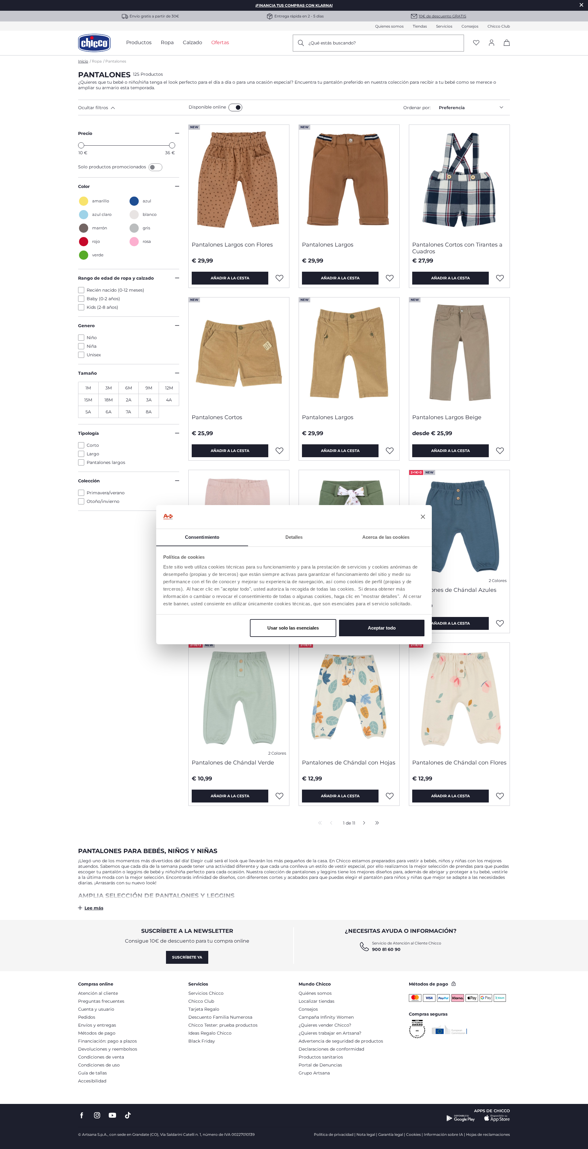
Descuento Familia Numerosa (220, 1017)
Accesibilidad (92, 1081)
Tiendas (420, 26)
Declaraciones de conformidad (331, 1049)
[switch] (235, 107)
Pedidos (86, 1017)
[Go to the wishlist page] (476, 43)
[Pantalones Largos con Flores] (239, 180)
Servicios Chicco (206, 993)
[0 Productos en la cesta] (504, 48)
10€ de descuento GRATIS (442, 16)
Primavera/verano (106, 493)
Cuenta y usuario (96, 1009)
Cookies (413, 1134)
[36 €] (172, 145)
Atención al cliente (98, 993)
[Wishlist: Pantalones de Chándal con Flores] (500, 796)
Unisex (94, 355)
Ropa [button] (167, 42)
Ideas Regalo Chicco (210, 1033)
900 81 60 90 (386, 949)
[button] (132, 107)
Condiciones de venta (101, 1057)
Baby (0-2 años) (103, 298)
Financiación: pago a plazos (107, 1041)
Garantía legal (390, 1134)
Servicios (444, 26)
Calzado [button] (192, 42)
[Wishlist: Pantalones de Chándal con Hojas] (389, 796)
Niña (91, 346)
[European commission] (449, 1029)
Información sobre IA (443, 1134)
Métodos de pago (96, 1033)
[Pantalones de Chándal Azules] (459, 526)
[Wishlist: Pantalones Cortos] (279, 450)
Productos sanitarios (321, 1057)
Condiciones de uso (99, 1065)
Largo (93, 454)
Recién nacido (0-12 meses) (115, 290)
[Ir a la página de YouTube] (112, 1115)
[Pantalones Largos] (349, 180)
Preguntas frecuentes (101, 1001)
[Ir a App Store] (497, 1118)
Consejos (470, 26)
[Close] (581, 5)
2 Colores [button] (498, 580)
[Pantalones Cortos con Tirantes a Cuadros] (459, 180)
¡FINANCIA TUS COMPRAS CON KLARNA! (294, 5)
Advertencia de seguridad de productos (341, 1041)
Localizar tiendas (316, 1001)
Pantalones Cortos (217, 417)
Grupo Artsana (314, 1073)
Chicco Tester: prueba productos (223, 1025)
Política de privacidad (333, 1134)
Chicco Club (499, 26)
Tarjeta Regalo (203, 1009)
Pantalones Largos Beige (446, 417)
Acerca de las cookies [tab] (385, 536)
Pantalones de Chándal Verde (233, 762)
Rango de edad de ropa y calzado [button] (116, 278)
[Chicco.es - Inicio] (94, 43)
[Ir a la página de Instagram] (97, 1115)
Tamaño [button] (87, 373)
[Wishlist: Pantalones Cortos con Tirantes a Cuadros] (500, 278)
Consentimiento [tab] (202, 536)
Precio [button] (85, 133)
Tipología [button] (88, 433)
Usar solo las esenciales (293, 627)
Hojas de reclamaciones (488, 1134)
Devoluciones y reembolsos (107, 1049)
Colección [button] (89, 481)
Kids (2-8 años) (102, 307)
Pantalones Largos (327, 244)
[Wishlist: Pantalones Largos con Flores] (279, 278)
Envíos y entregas (97, 1025)
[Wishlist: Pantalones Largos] (389, 278)
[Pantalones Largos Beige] (459, 353)
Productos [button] (139, 42)
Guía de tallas (92, 1073)
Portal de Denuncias (320, 1065)
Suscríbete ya (187, 957)
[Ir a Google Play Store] (461, 1118)
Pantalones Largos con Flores (232, 244)
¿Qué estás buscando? (332, 43)
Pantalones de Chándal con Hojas (348, 762)
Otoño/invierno (103, 501)
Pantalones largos (106, 462)
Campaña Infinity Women (326, 1017)
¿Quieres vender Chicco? (325, 1025)
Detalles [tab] (294, 536)
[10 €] (81, 145)
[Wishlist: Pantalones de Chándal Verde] (279, 796)
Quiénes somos (315, 993)
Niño (92, 337)
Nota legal (365, 1134)
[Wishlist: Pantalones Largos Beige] (500, 450)
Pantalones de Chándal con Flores (459, 762)
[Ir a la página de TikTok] (128, 1115)
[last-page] (375, 823)
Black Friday (201, 1041)
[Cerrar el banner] (423, 517)
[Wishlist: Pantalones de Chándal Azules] (500, 623)
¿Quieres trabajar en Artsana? (330, 1033)
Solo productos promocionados (112, 167)
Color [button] (84, 186)
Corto (93, 445)
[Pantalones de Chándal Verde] (239, 698)
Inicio (83, 61)
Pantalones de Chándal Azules (454, 590)
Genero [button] (86, 325)
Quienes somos (389, 26)
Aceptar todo (382, 627)
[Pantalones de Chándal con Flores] (459, 698)
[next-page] (362, 823)
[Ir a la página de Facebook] (81, 1115)
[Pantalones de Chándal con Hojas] (349, 698)
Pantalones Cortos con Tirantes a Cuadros (457, 248)
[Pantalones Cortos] (239, 353)
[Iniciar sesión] (491, 43)
